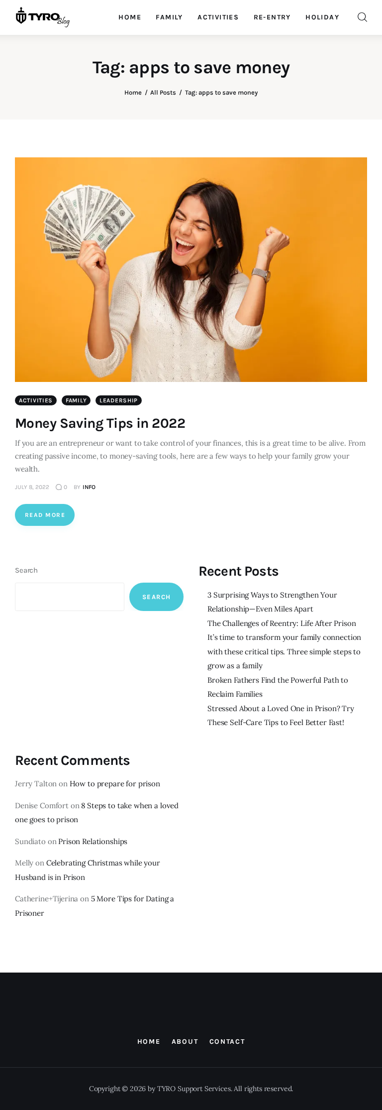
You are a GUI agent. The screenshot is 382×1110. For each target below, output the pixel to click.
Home (133, 92)
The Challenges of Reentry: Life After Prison (281, 623)
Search (26, 570)
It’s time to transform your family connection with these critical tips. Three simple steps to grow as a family (284, 651)
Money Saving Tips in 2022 (100, 423)
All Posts (163, 92)
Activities (36, 400)
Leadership (118, 400)
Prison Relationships (92, 841)
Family (76, 400)
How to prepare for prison (115, 783)
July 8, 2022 (32, 487)
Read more (45, 514)
